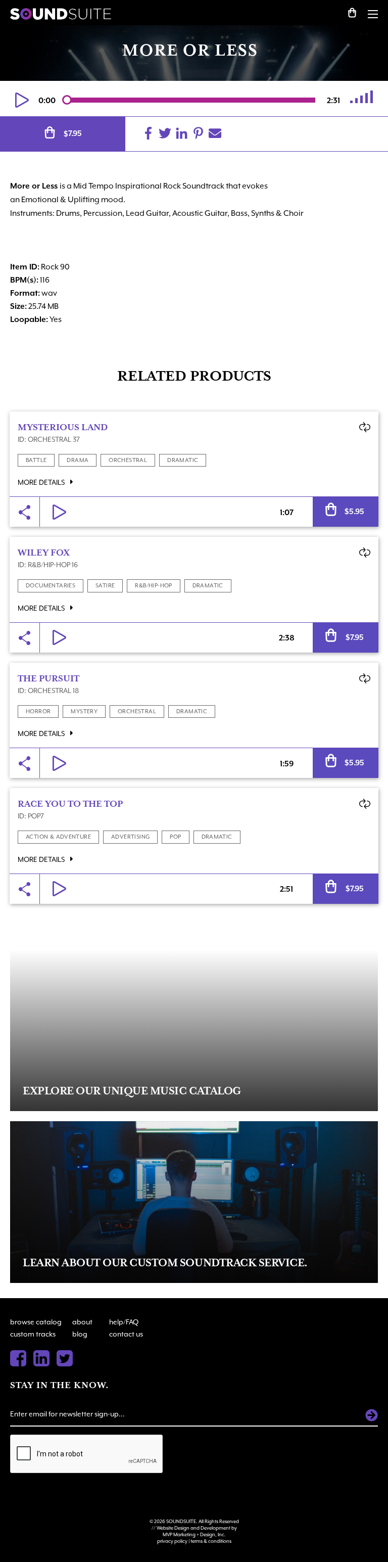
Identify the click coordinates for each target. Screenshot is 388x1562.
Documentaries (50, 585)
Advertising (130, 837)
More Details (42, 482)
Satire (105, 585)
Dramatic (182, 460)
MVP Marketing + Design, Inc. (194, 1534)
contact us (126, 1334)
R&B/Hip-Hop (153, 585)
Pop (175, 837)
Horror (38, 711)
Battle (36, 460)
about (82, 1322)
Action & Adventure (58, 837)
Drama (77, 460)
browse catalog (36, 1322)
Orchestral (128, 460)
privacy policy (172, 1541)
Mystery (84, 711)
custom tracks (33, 1334)
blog (79, 1334)
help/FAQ (123, 1322)
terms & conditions (210, 1541)
